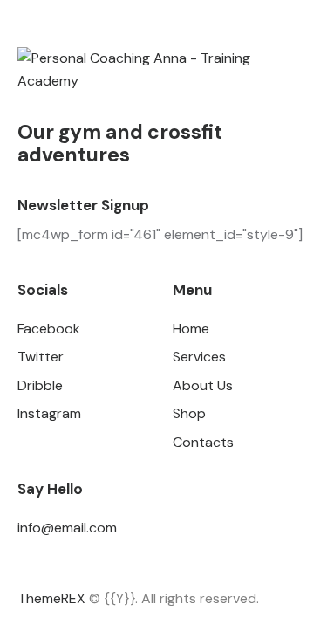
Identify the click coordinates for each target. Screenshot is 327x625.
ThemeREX (51, 598)
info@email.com (67, 528)
